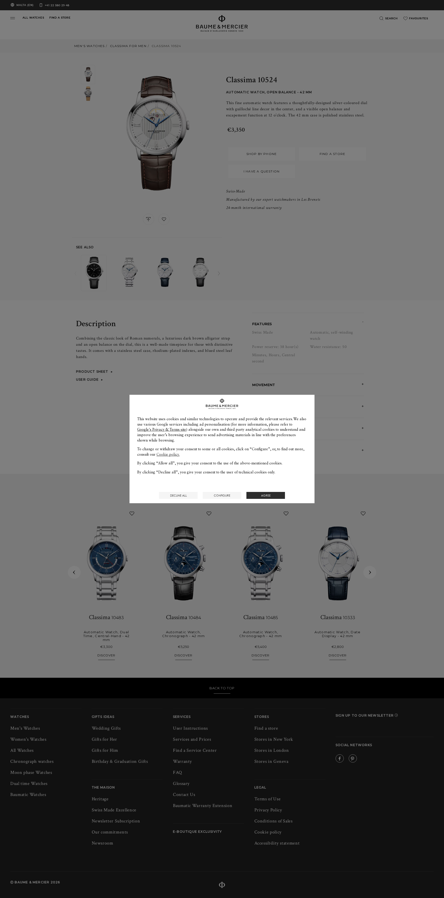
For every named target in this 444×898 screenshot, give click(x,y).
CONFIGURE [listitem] (222, 495)
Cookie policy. (168, 454)
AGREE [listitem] (266, 495)
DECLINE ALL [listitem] (178, 495)
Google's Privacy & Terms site (161, 429)
